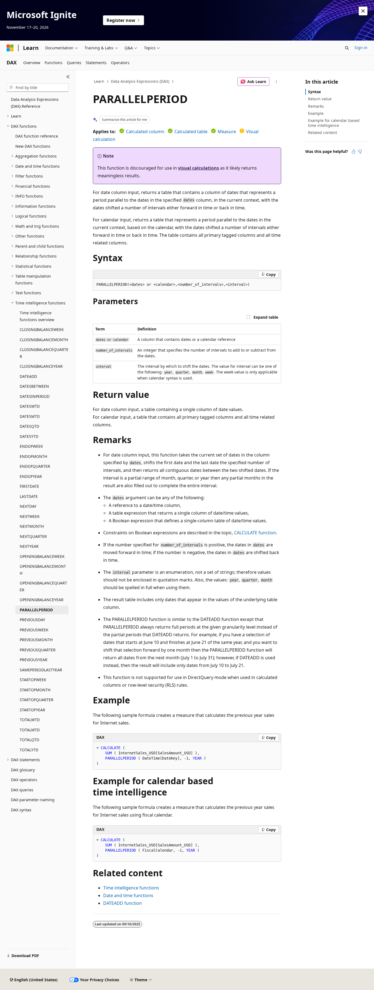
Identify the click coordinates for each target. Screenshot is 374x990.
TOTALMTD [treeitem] (30, 729)
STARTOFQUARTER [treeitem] (36, 699)
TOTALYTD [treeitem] (29, 749)
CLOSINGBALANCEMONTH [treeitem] (44, 339)
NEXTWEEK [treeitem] (30, 516)
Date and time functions (128, 895)
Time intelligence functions (131, 888)
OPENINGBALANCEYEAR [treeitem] (42, 599)
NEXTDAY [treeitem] (28, 506)
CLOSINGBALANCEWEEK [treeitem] (42, 329)
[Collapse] (68, 76)
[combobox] (37, 87)
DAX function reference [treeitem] (36, 136)
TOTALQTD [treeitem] (29, 739)
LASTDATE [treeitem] (29, 496)
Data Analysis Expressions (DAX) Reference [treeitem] (35, 103)
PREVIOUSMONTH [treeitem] (36, 639)
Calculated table (191, 132)
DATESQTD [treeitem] (29, 426)
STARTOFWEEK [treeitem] (33, 679)
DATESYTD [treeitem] (29, 436)
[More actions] (276, 81)
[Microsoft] (10, 48)
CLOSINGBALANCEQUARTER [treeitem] (44, 353)
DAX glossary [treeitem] (23, 769)
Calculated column (145, 132)
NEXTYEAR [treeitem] (29, 546)
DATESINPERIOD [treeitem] (35, 396)
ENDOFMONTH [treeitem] (33, 456)
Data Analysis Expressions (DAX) (140, 81)
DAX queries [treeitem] (22, 789)
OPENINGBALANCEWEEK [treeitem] (42, 556)
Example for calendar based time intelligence (333, 123)
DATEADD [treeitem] (28, 376)
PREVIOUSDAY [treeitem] (32, 619)
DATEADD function (122, 903)
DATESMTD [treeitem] (30, 416)
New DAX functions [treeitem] (32, 146)
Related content (322, 132)
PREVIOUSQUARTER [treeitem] (38, 649)
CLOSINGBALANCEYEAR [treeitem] (41, 366)
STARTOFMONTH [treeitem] (35, 689)
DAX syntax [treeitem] (21, 809)
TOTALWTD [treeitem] (30, 719)
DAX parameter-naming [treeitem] (32, 799)
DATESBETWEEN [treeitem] (34, 386)
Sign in (361, 47)
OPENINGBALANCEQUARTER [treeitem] (43, 586)
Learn (99, 81)
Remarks (316, 106)
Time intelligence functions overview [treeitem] (37, 316)
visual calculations (198, 168)
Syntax (314, 91)
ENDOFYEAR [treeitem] (31, 476)
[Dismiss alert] (363, 11)
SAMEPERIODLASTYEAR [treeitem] (41, 669)
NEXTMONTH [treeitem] (32, 526)
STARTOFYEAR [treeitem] (32, 709)
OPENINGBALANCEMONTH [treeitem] (43, 570)
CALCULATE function (255, 533)
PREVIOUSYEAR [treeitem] (33, 659)
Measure (227, 132)
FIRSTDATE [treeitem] (29, 486)
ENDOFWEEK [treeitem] (31, 446)
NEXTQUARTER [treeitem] (33, 536)
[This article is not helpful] (360, 151)
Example (316, 113)
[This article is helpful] (353, 151)
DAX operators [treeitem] (24, 779)
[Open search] (346, 48)
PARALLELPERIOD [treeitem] (36, 609)
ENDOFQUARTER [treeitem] (35, 466)
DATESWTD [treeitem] (30, 406)
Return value (320, 98)
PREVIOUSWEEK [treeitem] (34, 629)
